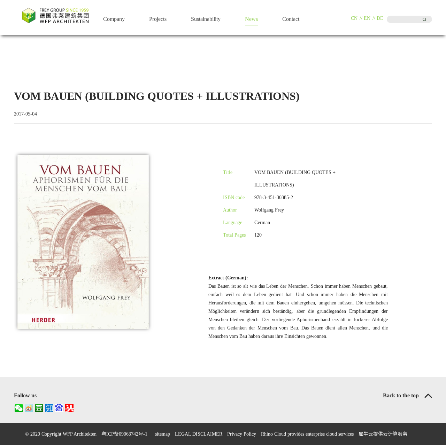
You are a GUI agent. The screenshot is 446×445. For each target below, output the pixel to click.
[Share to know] (49, 408)
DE (380, 18)
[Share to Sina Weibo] (28, 408)
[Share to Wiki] (59, 408)
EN (367, 18)
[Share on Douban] (39, 408)
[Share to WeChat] (18, 408)
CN (354, 18)
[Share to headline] (69, 408)
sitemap (161, 434)
